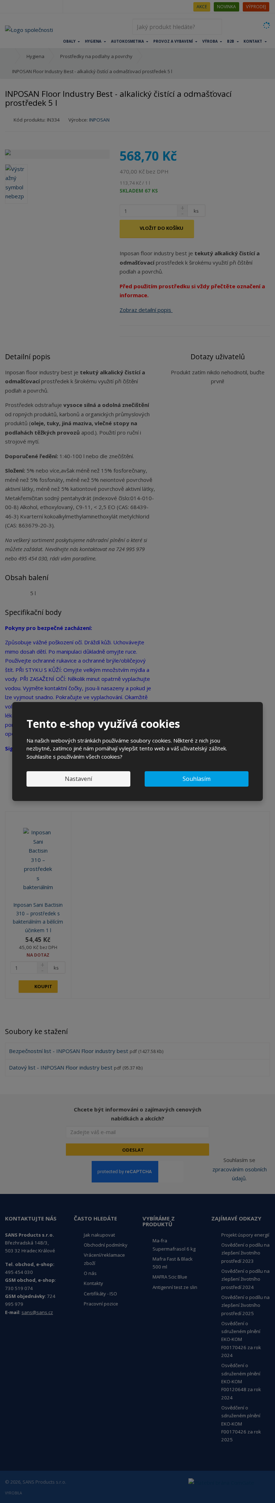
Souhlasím (197, 779)
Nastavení (78, 779)
